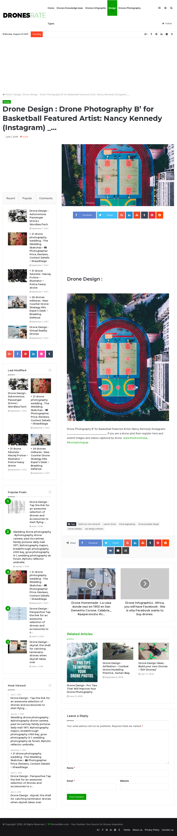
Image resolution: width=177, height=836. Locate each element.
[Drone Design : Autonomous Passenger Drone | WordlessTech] (17, 215)
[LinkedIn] (161, 34)
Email (71, 780)
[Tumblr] (171, 34)
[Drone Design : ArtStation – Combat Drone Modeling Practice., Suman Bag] (118, 651)
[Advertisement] (88, 65)
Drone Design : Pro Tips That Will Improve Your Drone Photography (82, 689)
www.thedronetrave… (136, 438)
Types (51, 23)
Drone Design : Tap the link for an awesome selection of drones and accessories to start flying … (39, 512)
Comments (46, 198)
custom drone (109, 524)
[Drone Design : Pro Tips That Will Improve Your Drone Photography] (82, 662)
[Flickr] (166, 34)
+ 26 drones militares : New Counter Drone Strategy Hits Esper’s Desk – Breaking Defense (39, 307)
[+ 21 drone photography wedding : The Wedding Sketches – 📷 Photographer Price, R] (17, 238)
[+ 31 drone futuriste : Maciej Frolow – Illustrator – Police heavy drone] (17, 275)
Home (51, 8)
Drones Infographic (95, 8)
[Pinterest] (156, 34)
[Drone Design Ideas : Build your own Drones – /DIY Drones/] (153, 651)
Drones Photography (129, 8)
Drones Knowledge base (70, 8)
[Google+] (145, 34)
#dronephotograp (77, 442)
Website (124, 780)
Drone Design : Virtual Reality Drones (39, 330)
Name (71, 767)
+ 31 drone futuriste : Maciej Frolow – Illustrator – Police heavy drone (40, 279)
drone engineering (127, 524)
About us (137, 829)
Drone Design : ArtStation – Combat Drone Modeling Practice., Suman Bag (116, 668)
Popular (27, 198)
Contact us (168, 829)
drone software (75, 529)
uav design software (94, 529)
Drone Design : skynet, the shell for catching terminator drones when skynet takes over (40, 652)
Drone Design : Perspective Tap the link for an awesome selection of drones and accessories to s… (40, 620)
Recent (10, 198)
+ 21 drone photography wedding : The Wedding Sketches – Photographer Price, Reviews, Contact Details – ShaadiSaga (39, 247)
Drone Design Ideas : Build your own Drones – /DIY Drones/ (153, 666)
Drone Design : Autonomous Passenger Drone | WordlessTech (39, 217)
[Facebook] (151, 34)
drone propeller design (148, 524)
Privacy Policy (152, 829)
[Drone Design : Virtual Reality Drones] (17, 332)
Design (112, 8)
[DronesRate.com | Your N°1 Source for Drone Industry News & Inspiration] (24, 15)
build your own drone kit (89, 524)
